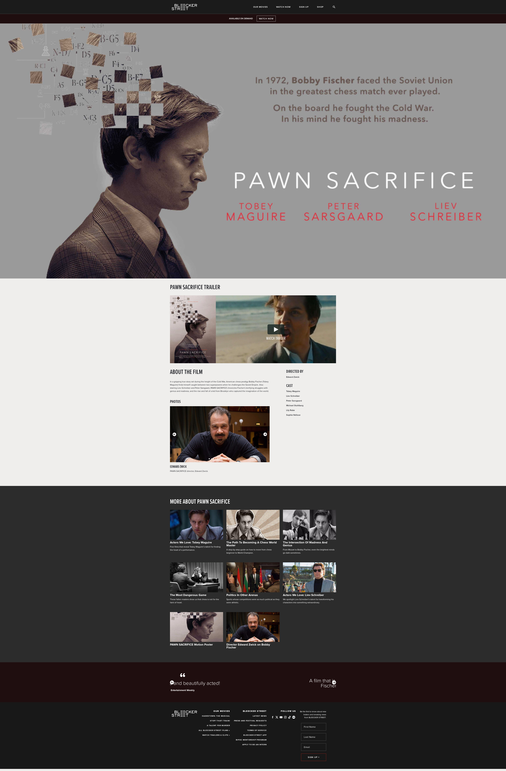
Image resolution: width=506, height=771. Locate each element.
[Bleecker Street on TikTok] (289, 718)
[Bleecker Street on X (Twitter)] (276, 718)
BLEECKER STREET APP (255, 735)
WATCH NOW (283, 7)
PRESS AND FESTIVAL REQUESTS (250, 721)
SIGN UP (304, 7)
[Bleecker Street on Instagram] (285, 718)
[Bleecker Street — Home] (184, 7)
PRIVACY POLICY (258, 725)
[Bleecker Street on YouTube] (281, 718)
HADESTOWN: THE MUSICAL (216, 716)
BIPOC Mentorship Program (251, 740)
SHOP (320, 7)
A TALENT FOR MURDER (218, 725)
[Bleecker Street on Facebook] (272, 718)
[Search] (334, 7)
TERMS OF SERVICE (257, 730)
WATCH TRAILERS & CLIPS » (216, 735)
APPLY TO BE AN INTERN (254, 745)
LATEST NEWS (260, 716)
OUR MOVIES (260, 7)
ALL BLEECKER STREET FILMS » (214, 730)
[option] (253, 682)
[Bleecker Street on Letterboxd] (293, 717)
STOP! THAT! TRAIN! (220, 721)
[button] (209, 458)
